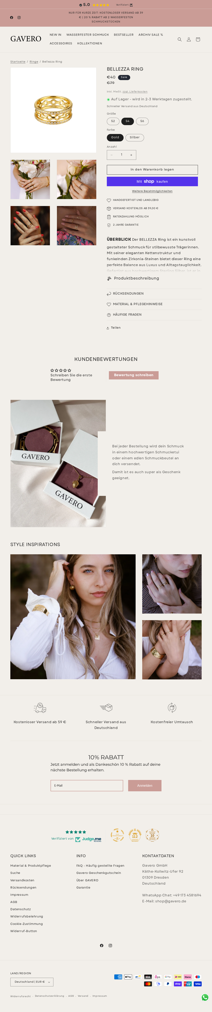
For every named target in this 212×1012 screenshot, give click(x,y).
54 (128, 121)
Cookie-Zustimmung (26, 924)
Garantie (83, 887)
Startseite (17, 61)
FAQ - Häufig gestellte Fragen (100, 865)
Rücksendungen (23, 887)
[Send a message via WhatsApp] (205, 997)
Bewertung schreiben (134, 375)
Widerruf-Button (23, 931)
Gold (115, 137)
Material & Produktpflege (30, 865)
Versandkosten (22, 880)
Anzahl (112, 147)
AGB (13, 902)
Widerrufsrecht (20, 996)
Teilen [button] (116, 327)
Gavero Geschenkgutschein (98, 873)
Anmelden (144, 785)
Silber (135, 137)
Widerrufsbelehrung (26, 916)
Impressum (19, 895)
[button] (87, 35)
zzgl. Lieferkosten (135, 92)
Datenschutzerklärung (49, 996)
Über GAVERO (87, 880)
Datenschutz (20, 909)
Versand (83, 996)
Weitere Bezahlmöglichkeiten (152, 191)
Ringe (34, 61)
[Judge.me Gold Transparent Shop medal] (117, 835)
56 (142, 121)
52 (113, 121)
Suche (15, 873)
